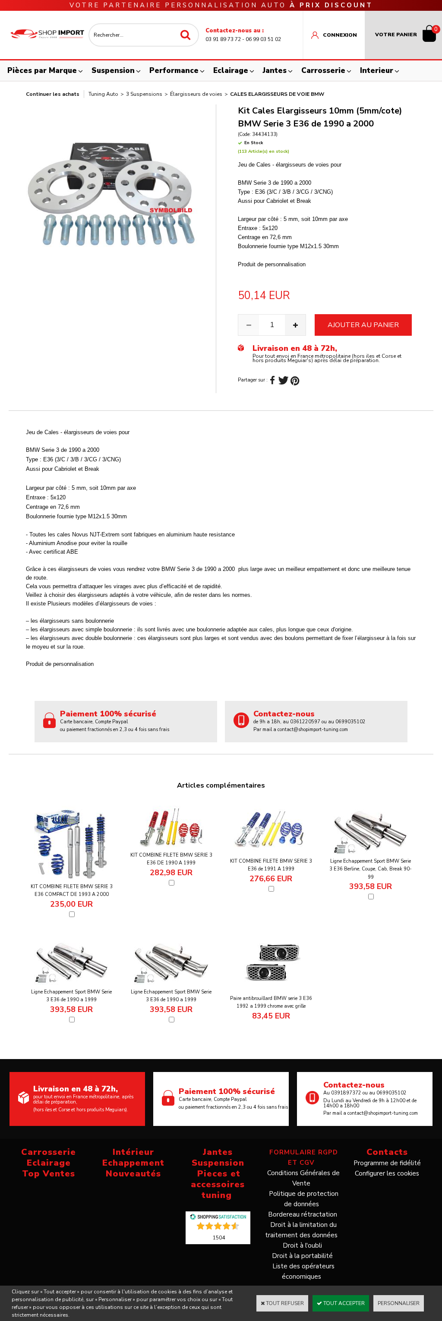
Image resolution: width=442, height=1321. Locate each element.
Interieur (376, 71)
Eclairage (230, 71)
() (218, 1237)
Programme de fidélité (387, 1163)
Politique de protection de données (303, 1198)
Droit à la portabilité (302, 1256)
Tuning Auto (103, 94)
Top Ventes (48, 1173)
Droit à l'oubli (302, 1245)
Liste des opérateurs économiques (303, 1271)
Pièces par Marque (42, 71)
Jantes (275, 71)
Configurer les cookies (387, 1173)
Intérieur (133, 1152)
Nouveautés (133, 1173)
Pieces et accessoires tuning (218, 1184)
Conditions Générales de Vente (303, 1178)
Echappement (133, 1163)
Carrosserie (323, 71)
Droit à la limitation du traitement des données (301, 1229)
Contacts (387, 1152)
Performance (174, 71)
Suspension (113, 71)
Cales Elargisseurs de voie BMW (277, 94)
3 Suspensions (144, 94)
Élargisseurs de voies (196, 94)
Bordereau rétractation (302, 1214)
